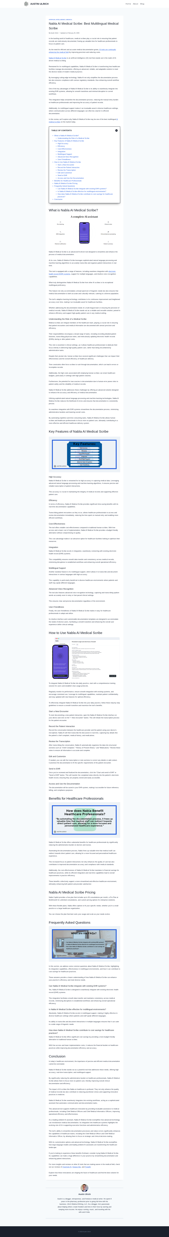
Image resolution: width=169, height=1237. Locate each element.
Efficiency (61, 146)
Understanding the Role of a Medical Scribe (73, 138)
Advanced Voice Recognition (68, 157)
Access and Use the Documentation (71, 178)
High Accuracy (63, 143)
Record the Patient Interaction (68, 167)
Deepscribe (76, 1167)
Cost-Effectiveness (65, 149)
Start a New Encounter (66, 165)
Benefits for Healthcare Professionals (68, 181)
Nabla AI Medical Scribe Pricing (65, 183)
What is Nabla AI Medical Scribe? (66, 136)
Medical (69, 19)
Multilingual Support (65, 154)
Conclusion (58, 199)
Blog (142, 4)
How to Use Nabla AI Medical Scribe (67, 162)
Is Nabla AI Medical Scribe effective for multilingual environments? (82, 191)
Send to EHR (62, 175)
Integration (61, 151)
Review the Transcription (67, 170)
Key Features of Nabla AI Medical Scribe (69, 141)
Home (128, 4)
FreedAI (88, 1167)
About (135, 4)
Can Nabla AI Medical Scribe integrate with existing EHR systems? (82, 189)
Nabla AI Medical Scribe (57, 58)
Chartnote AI (66, 1167)
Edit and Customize (65, 173)
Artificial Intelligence (57, 19)
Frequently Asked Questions (64, 186)
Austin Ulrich (54, 33)
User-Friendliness (64, 159)
